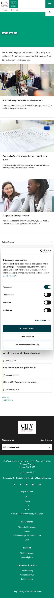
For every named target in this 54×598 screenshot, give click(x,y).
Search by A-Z (46, 440)
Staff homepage (27, 553)
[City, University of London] (27, 427)
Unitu (27, 540)
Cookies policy (27, 571)
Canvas (27, 531)
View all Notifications (7, 399)
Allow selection (27, 337)
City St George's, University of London (27, 514)
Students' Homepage (27, 527)
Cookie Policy (9, 276)
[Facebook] (20, 485)
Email (27, 497)
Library (27, 501)
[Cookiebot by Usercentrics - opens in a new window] (40, 251)
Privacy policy (27, 579)
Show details (40, 320)
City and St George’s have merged (20, 382)
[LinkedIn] (40, 485)
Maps (27, 510)
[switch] (47, 295)
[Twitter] (14, 485)
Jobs (27, 505)
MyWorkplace (27, 557)
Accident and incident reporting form (21, 353)
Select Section (8, 242)
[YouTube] (33, 485)
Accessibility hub (27, 575)
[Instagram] (27, 485)
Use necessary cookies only (27, 345)
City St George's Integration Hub (19, 368)
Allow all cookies (27, 328)
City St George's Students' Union (27, 536)
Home (4, 10)
